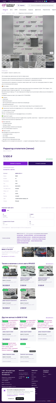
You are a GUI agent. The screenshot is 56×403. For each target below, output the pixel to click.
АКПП (16, 9)
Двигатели (38, 9)
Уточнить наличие (41, 163)
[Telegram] (46, 1)
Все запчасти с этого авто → (9, 256)
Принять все (20, 398)
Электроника (22, 9)
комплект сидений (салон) (10, 277)
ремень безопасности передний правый (26, 278)
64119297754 (6, 169)
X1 (16, 13)
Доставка (34, 391)
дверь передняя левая (9, 354)
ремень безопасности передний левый (44, 278)
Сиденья (30, 9)
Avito (49, 374)
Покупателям (46, 9)
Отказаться (11, 398)
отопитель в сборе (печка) (39, 239)
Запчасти (5, 9)
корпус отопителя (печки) (24, 239)
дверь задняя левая (8, 331)
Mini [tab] (8, 210)
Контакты (34, 377)
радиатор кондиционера (23, 241)
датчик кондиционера (40, 235)
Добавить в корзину (15, 163)
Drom (44, 376)
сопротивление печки (36, 241)
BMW (13, 13)
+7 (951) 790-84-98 (38, 1)
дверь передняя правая (44, 331)
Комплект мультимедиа (26, 354)
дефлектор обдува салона (24, 237)
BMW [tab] (4, 210)
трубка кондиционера (22, 242)
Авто (11, 9)
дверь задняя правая (25, 331)
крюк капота (23, 300)
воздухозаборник (28, 235)
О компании (34, 393)
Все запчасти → (50, 263)
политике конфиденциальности (15, 394)
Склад (4, 1)
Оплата (33, 395)
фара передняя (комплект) (10, 300)
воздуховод (20, 235)
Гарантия (34, 389)
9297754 (12, 169)
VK (43, 374)
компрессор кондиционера (39, 237)
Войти (52, 1)
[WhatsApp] (44, 1)
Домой (3, 13)
